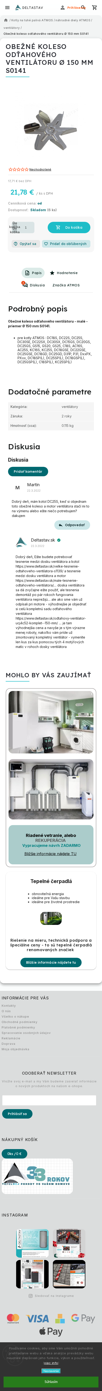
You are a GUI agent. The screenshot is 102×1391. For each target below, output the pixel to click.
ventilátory (70, 407)
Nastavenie (51, 1371)
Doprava (8, 1043)
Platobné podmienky (18, 1027)
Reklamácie (11, 1038)
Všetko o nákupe (15, 1016)
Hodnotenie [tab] (67, 273)
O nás (6, 1011)
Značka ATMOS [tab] (66, 285)
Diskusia (34, 284)
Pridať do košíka (69, 227)
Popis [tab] (37, 273)
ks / (14, 1154)
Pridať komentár (28, 471)
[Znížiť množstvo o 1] (15, 230)
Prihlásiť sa (17, 1114)
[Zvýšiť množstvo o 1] (15, 225)
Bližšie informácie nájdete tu (51, 962)
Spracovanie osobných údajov (26, 1033)
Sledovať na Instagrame (54, 1296)
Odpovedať (74, 525)
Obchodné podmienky (19, 1022)
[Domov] (6, 20)
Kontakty (9, 1005)
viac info (51, 1363)
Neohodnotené (40, 169)
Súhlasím (51, 1381)
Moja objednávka (15, 1049)
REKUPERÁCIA (50, 840)
